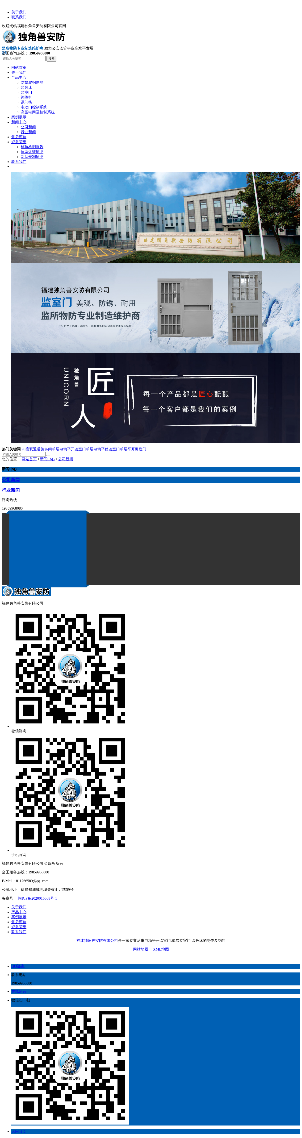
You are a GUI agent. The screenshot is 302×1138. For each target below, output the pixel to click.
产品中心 (18, 912)
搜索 (51, 58)
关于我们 (18, 12)
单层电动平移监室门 (103, 449)
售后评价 (18, 922)
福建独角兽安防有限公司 (97, 941)
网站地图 (140, 949)
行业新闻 (11, 490)
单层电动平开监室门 (69, 449)
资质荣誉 (18, 927)
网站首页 (29, 459)
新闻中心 (47, 459)
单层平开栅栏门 (133, 449)
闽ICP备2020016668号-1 (37, 898)
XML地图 (161, 949)
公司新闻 (65, 459)
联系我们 (18, 17)
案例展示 (18, 917)
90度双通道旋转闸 (37, 449)
